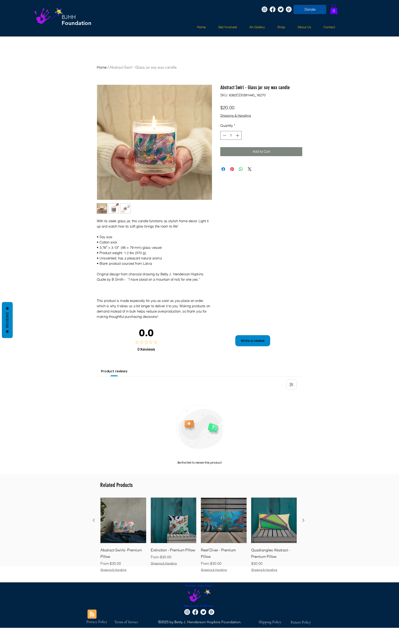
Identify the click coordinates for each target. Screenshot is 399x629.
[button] (334, 9)
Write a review (253, 340)
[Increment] (238, 135)
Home (102, 67)
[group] (198, 538)
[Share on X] (249, 169)
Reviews (7, 320)
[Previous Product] (94, 520)
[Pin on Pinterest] (232, 169)
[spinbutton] (231, 135)
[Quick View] (123, 520)
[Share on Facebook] (223, 169)
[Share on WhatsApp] (241, 169)
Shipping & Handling (235, 115)
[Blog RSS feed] (92, 614)
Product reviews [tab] (114, 371)
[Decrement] (224, 135)
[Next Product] (303, 520)
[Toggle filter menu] (291, 384)
